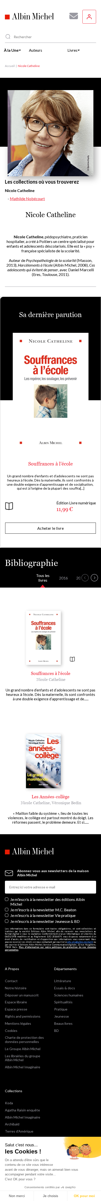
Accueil (10, 66)
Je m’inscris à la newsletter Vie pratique (43, 915)
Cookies (11, 1030)
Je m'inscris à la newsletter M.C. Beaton (43, 909)
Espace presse (16, 1009)
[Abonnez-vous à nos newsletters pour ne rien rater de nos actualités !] (71, 16)
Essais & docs (64, 988)
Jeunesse (61, 1016)
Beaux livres (63, 1023)
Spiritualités (63, 1002)
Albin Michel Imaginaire (22, 1067)
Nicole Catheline (51, 679)
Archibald (12, 1124)
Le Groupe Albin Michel (22, 1049)
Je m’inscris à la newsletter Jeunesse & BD (45, 921)
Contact (11, 981)
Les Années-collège (50, 796)
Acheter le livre (50, 528)
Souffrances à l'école (50, 464)
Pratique (60, 1009)
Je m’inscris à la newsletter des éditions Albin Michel (47, 901)
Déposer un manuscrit (22, 995)
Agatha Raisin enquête (22, 1110)
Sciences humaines (68, 995)
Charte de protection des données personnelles (24, 1039)
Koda (9, 1103)
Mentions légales (18, 1023)
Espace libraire (16, 1002)
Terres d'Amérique (19, 1131)
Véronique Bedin (66, 803)
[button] (85, 577)
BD (56, 1030)
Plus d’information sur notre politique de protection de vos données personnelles (50, 948)
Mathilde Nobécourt (27, 198)
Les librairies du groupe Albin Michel (22, 1058)
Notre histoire (15, 988)
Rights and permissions (22, 1016)
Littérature (62, 981)
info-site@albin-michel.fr (80, 942)
